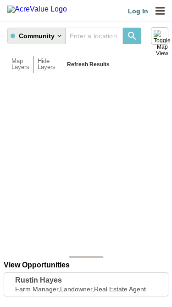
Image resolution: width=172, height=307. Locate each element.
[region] (86, 164)
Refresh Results (88, 64)
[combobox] (94, 36)
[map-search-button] (132, 36)
